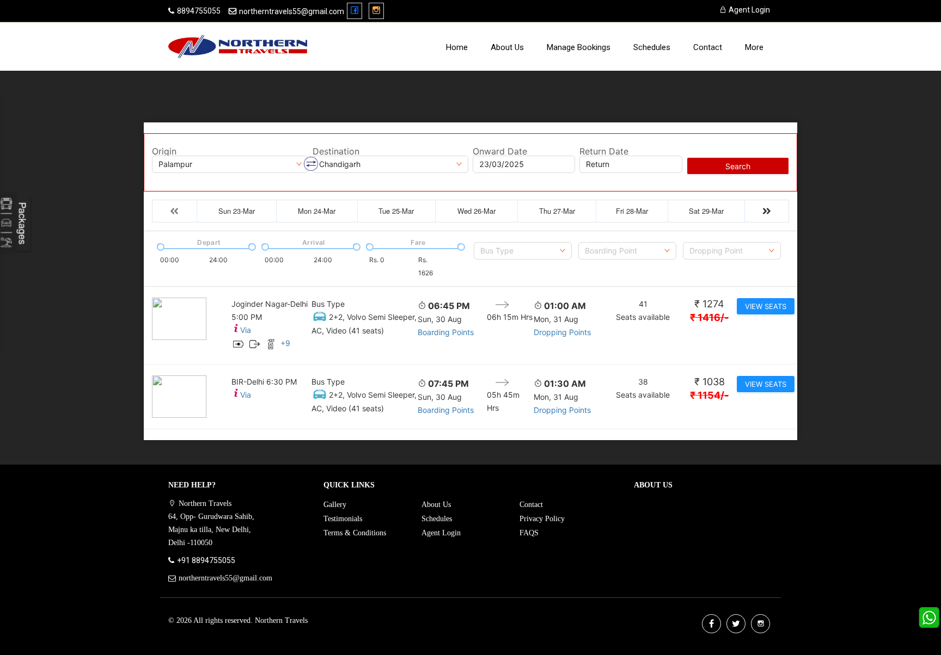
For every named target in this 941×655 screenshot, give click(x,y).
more (754, 47)
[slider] (159, 246)
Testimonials (342, 519)
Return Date (603, 151)
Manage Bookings (578, 47)
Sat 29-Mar (706, 211)
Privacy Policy (542, 519)
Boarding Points (446, 332)
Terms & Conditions (354, 533)
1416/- (709, 317)
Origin (164, 151)
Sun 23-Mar (236, 211)
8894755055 (199, 11)
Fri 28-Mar (632, 211)
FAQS (529, 533)
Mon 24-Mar (316, 211)
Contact (707, 47)
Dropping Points (562, 332)
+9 (285, 343)
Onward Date (500, 151)
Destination (336, 151)
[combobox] (522, 251)
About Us (507, 47)
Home (457, 47)
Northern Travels (281, 620)
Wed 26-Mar (476, 211)
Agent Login (748, 9)
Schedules (651, 47)
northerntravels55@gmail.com (291, 11)
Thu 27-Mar (557, 211)
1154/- (709, 395)
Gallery (334, 504)
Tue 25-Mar (396, 211)
